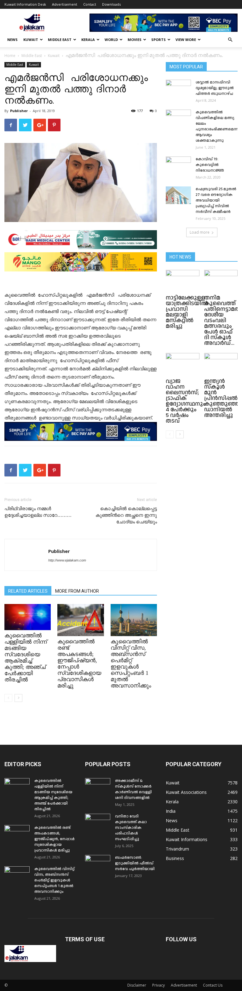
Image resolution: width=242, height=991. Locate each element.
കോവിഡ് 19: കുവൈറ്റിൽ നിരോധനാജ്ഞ (210, 165)
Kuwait (30, 39)
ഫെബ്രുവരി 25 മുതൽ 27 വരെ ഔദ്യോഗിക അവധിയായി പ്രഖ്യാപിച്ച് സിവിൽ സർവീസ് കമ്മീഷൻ (216, 200)
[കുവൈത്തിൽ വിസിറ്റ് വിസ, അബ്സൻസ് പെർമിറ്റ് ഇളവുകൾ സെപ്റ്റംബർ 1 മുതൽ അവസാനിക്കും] (134, 620)
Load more (200, 232)
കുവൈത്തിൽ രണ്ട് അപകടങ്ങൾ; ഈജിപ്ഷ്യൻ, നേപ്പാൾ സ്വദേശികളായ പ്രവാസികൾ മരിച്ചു (54, 839)
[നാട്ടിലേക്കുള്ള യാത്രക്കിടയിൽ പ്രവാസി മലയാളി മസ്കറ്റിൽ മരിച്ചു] (182, 281)
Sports (158, 39)
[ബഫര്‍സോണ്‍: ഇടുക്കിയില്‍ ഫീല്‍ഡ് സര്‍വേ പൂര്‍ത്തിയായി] (97, 864)
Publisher (19, 110)
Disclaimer (136, 985)
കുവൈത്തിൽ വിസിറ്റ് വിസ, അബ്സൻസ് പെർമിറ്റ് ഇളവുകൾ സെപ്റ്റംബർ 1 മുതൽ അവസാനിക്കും (131, 663)
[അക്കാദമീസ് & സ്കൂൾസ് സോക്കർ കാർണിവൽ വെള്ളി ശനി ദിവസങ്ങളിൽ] (97, 787)
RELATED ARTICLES (28, 591)
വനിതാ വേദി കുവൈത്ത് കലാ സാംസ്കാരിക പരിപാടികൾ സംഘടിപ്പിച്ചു (131, 828)
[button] (230, 40)
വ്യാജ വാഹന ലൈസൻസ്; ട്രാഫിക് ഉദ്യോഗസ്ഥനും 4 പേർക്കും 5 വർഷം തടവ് (186, 401)
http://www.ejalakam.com (67, 560)
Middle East (60, 39)
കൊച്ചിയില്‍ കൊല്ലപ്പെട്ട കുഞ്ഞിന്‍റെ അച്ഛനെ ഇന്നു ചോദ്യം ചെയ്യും (126, 515)
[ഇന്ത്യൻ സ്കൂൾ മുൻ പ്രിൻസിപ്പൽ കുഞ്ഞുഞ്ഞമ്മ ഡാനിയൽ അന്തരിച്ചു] (221, 364)
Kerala (88, 39)
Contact (89, 4)
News (12, 39)
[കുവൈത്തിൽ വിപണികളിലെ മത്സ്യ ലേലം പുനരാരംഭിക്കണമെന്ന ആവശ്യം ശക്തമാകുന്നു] (178, 118)
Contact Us (212, 985)
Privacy (158, 985)
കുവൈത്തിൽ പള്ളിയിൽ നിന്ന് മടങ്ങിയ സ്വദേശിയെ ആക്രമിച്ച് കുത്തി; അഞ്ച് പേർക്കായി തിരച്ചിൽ (25, 657)
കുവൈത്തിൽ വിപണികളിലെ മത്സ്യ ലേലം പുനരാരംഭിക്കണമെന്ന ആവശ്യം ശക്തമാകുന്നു (217, 126)
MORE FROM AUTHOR (77, 591)
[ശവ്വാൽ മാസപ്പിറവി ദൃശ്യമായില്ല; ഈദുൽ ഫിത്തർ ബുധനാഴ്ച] (178, 88)
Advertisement (64, 4)
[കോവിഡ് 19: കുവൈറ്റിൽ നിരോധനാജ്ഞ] (178, 165)
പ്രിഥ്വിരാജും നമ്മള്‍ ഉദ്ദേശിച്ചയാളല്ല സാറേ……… (38, 512)
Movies (134, 39)
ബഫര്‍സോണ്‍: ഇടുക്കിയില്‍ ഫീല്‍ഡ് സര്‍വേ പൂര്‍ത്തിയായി (135, 863)
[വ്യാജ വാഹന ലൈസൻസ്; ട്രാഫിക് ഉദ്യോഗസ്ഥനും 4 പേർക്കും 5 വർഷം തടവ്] (182, 364)
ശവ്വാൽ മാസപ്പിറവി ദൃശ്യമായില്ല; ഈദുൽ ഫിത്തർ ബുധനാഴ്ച (215, 88)
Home (9, 55)
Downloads (111, 4)
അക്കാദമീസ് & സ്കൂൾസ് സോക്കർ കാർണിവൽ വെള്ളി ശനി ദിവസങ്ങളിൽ (133, 789)
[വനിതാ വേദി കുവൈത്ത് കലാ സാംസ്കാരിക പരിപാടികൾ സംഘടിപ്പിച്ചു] (97, 822)
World (111, 39)
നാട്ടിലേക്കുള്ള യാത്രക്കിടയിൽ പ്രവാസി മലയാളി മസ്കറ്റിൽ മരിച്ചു (187, 312)
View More (186, 39)
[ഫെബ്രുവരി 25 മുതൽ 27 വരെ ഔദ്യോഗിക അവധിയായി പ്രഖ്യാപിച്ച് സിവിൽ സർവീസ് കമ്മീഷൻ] (178, 195)
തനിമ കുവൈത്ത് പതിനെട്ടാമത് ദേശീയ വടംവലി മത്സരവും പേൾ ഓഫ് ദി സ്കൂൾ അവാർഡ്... (222, 320)
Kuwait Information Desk (25, 4)
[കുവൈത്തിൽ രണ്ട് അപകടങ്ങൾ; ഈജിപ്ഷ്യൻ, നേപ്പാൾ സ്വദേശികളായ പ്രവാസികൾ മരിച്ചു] (80, 620)
